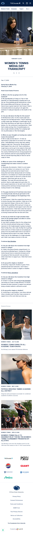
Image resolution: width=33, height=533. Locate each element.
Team (21, 9)
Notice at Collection (16, 515)
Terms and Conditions (16, 504)
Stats (27, 9)
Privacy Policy (16, 496)
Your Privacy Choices (16, 511)
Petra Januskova (13, 272)
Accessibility (16, 519)
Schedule (14, 9)
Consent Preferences (16, 500)
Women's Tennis (6, 341)
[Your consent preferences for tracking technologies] (3, 530)
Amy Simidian (12, 241)
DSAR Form (16, 508)
